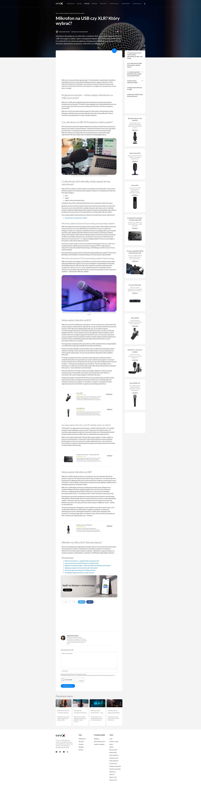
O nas (110, 738)
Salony (111, 744)
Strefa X (81, 749)
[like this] (120, 31)
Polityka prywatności (115, 766)
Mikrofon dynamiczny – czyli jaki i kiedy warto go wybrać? (82, 561)
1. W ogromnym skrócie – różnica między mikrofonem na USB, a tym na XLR (135, 55)
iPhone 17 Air (113, 777)
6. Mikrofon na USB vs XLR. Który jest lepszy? (135, 95)
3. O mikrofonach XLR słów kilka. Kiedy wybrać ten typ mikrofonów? (134, 73)
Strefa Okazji (113, 752)
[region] (89, 66)
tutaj (114, 675)
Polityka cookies (113, 741)
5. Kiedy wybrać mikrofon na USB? (134, 88)
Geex (57, 13)
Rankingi (81, 747)
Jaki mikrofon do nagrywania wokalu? (76, 218)
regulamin (84, 674)
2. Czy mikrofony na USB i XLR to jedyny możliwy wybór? (134, 65)
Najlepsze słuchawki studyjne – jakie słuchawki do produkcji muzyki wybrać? (88, 565)
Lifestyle (61, 13)
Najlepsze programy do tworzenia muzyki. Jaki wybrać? (81, 568)
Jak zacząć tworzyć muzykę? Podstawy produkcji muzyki (82, 563)
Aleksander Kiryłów (64, 31)
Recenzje (81, 741)
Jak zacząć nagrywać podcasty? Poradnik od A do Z (80, 570)
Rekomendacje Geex (99, 741)
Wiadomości (82, 738)
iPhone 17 (112, 774)
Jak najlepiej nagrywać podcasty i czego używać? (79, 572)
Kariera (111, 747)
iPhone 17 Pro (113, 780)
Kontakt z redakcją (99, 744)
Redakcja (96, 738)
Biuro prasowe (113, 749)
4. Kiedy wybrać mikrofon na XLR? (132, 81)
